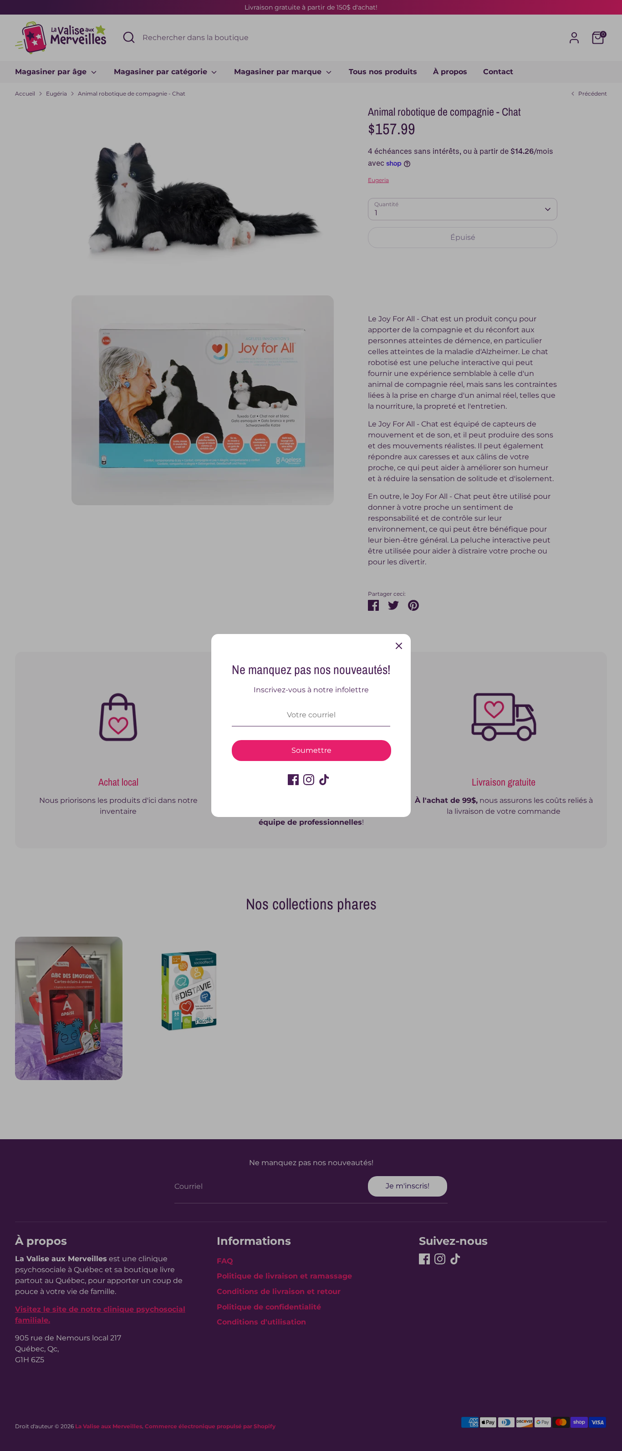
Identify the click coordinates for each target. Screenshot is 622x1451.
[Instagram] (308, 779)
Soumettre (311, 750)
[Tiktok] (324, 779)
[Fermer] (399, 646)
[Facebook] (293, 779)
